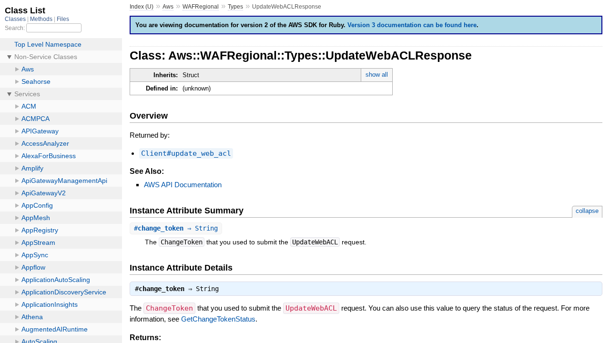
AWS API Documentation (183, 185)
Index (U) (141, 6)
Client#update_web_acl (186, 153)
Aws (168, 6)
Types (235, 6)
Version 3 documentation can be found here (412, 25)
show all (377, 74)
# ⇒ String (176, 228)
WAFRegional (201, 6)
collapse (587, 210)
